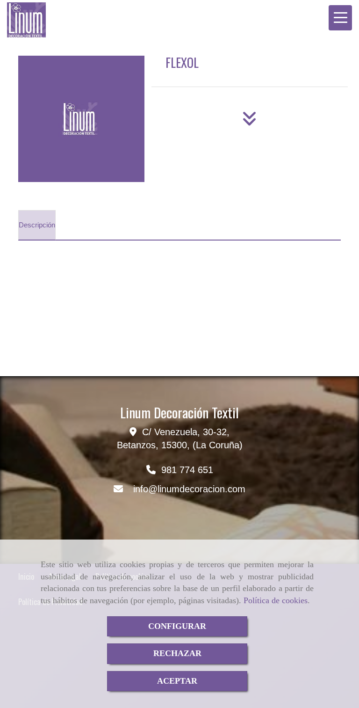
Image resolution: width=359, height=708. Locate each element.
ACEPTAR (177, 681)
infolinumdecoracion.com (189, 489)
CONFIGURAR (177, 626)
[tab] (37, 225)
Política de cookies (276, 600)
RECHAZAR (177, 653)
